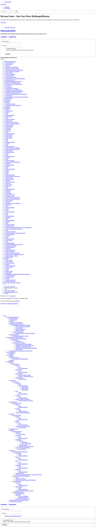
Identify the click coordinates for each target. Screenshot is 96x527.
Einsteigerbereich (14, 318)
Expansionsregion (14, 428)
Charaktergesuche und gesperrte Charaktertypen (21, 350)
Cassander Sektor (20, 473)
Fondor (17, 404)
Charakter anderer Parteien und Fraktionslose (26, 348)
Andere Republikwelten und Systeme (24, 490)
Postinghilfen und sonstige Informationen (25, 333)
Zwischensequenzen (14, 357)
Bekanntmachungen (14, 334)
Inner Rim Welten (17, 415)
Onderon (18, 416)
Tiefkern (12, 363)
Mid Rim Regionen (17, 431)
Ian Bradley (13, 296)
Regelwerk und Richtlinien (16, 322)
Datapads (12, 360)
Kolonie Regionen (17, 403)
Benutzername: (5, 41)
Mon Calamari (19, 486)
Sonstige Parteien (20, 330)
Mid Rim (12, 430)
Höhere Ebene (25, 387)
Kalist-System (19, 373)
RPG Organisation (11, 352)
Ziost (17, 461)
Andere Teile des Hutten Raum (26, 446)
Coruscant (18, 383)
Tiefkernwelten (16, 364)
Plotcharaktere (19, 349)
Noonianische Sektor (21, 478)
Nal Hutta (21, 441)
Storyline (12, 321)
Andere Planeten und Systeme (26, 400)
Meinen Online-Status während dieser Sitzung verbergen (19, 50)
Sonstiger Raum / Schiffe (15, 501)
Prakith (17, 365)
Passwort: (4, 45)
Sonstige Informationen (18, 332)
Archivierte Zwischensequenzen (20, 359)
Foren (5, 315)
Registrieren (12, 37)
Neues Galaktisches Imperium (23, 326)
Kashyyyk (18, 435)
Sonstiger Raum (19, 377)
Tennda (17, 420)
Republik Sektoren (17, 481)
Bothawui (18, 433)
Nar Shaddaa (25, 442)
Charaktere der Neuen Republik (23, 346)
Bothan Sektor (22, 434)
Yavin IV (18, 482)
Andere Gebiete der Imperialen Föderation (26, 480)
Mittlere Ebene (25, 388)
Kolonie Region (13, 402)
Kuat (17, 391)
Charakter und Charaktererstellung (15, 337)
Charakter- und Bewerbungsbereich (18, 338)
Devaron (18, 408)
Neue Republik (19, 328)
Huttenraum (18, 439)
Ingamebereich (10, 354)
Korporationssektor (20, 493)
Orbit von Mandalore (24, 496)
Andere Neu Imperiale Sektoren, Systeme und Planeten (29, 474)
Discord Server (13, 319)
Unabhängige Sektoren (18, 492)
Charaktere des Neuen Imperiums (23, 344)
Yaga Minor (18, 453)
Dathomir (18, 469)
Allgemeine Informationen (13, 317)
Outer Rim (12, 450)
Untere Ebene (25, 389)
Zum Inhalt (3, 4)
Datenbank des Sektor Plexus (16, 324)
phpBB (8, 298)
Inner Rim (12, 414)
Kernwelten (12, 380)
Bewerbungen (19, 341)
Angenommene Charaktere (19, 342)
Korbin (17, 422)
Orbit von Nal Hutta (26, 443)
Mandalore (18, 494)
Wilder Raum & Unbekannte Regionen (19, 500)
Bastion (17, 457)
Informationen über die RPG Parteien (21, 325)
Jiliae (17, 477)
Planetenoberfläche (8, 31)
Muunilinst (18, 465)
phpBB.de (17, 301)
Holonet (11, 356)
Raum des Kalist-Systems (25, 375)
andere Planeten (22, 427)
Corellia (17, 395)
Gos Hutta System (23, 445)
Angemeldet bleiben (11, 48)
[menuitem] (6, 7)
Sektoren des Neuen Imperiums (20, 451)
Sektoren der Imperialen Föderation (21, 476)
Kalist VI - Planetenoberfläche (26, 376)
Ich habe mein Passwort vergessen (13, 516)
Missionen (12, 353)
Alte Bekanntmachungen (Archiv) (21, 336)
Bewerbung (15, 340)
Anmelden (4, 37)
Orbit (20, 367)
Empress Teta (19, 369)
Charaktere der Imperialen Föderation (24, 345)
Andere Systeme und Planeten (23, 399)
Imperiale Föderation (20, 329)
